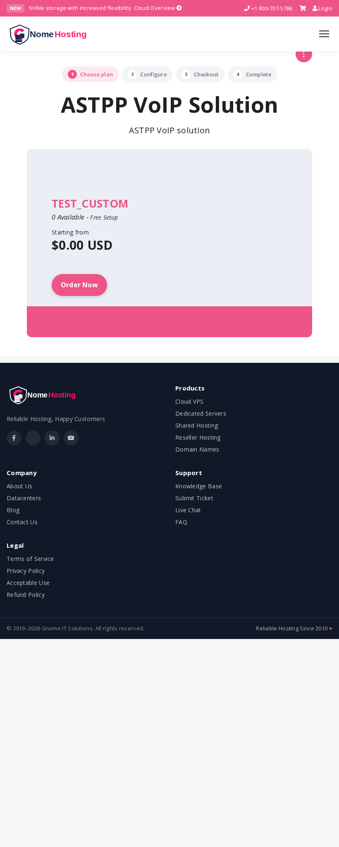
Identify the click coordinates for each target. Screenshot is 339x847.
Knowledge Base (198, 486)
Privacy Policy (26, 571)
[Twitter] (33, 438)
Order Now (79, 284)
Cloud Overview (155, 8)
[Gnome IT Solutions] (51, 33)
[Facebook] (14, 438)
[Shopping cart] (302, 8)
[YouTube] (71, 438)
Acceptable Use (28, 583)
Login (324, 8)
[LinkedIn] (52, 438)
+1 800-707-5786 (271, 8)
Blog (13, 510)
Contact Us (22, 522)
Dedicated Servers (200, 413)
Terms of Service (30, 559)
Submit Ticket (194, 498)
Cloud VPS (189, 401)
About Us (19, 486)
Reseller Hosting (198, 437)
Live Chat (188, 510)
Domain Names (197, 449)
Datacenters (24, 498)
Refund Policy (26, 595)
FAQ (181, 522)
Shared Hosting (196, 425)
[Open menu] (324, 33)
